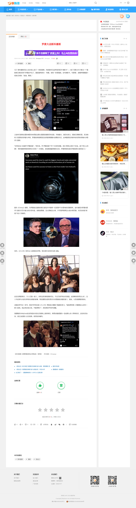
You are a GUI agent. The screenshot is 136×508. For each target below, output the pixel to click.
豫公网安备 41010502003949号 (76, 501)
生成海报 (74, 424)
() (54, 58)
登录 (121, 2)
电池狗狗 (111, 9)
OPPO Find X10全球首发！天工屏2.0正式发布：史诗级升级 (113, 70)
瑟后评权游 (56, 366)
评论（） (24, 36)
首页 (10, 9)
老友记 (37, 459)
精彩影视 (28, 15)
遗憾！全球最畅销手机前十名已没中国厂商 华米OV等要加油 (114, 51)
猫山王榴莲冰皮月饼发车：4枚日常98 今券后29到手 (114, 164)
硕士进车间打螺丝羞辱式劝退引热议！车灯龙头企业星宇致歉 (114, 58)
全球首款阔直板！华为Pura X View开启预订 (112, 24)
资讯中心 (17, 15)
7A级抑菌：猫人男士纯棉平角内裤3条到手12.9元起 (114, 193)
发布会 (69, 9)
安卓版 (31, 3)
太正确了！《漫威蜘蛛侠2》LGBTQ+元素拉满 (29, 372)
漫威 (28, 63)
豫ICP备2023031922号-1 (58, 501)
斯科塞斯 (19, 63)
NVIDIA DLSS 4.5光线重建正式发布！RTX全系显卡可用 (113, 89)
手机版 (24, 3)
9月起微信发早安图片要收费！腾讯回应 (111, 29)
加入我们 (35, 478)
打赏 (34, 424)
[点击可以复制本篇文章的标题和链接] (56, 58)
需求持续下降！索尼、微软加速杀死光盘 (111, 26)
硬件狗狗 (97, 9)
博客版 (44, 3)
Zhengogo (38, 58)
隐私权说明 (17, 481)
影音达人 (23, 15)
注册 (125, 2)
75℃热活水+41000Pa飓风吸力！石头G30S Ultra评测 (114, 102)
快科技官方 (59, 481)
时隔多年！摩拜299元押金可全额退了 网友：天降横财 (113, 64)
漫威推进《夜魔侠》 (58, 369)
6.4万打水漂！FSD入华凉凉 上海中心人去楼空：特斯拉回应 (113, 45)
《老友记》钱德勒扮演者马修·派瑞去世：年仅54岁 (30, 369)
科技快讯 (23, 9)
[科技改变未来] (12, 2)
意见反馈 (35, 481)
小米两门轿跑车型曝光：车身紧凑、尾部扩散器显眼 (114, 95)
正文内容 (12, 36)
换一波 (125, 38)
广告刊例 (35, 484)
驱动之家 (125, 9)
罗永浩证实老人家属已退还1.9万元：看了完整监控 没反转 (114, 83)
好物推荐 (82, 9)
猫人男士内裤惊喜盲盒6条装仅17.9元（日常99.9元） (114, 135)
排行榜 (54, 9)
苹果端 (37, 3)
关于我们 (16, 478)
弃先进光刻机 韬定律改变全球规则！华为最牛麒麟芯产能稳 (114, 77)
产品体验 (39, 9)
